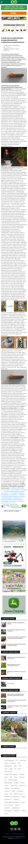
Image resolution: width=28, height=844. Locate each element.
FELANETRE (17, 838)
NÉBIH (20, 766)
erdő (15, 768)
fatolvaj (6, 794)
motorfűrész (7, 791)
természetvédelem (15, 788)
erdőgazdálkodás (8, 766)
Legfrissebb (8, 6)
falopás (6, 777)
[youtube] (19, 829)
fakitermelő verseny (18, 794)
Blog (12, 8)
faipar (11, 794)
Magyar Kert (18, 510)
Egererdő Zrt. (7, 808)
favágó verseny (14, 785)
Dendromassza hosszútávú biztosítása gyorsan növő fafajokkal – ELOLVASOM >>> (14, 489)
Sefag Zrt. (6, 785)
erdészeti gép (23, 760)
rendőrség (6, 788)
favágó (10, 768)
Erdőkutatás (11, 48)
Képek (21, 6)
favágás (23, 796)
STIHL (16, 760)
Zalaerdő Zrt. (16, 799)
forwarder (23, 802)
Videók (13, 6)
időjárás (13, 791)
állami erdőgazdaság (9, 760)
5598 (8, 50)
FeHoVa (6, 813)
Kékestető (10, 511)
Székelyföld (21, 774)
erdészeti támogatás (12, 780)
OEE (5, 780)
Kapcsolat (21, 8)
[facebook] (11, 829)
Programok (7, 8)
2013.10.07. (8, 47)
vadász (15, 766)
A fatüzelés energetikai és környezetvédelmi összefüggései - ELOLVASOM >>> (12, 499)
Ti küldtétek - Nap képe (9, 712)
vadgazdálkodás (15, 808)
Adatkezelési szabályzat (18, 834)
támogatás (16, 782)
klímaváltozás (20, 791)
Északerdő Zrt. (22, 785)
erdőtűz (15, 777)
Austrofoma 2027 (10, 683)
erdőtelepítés (17, 810)
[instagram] (15, 829)
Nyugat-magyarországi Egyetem (11, 802)
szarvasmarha (11, 510)
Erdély (19, 763)
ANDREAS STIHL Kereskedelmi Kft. (12, 796)
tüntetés (6, 511)
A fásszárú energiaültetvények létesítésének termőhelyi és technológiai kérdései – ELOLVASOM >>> (13, 496)
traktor (19, 768)
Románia (17, 805)
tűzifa (11, 777)
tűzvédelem (16, 511)
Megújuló (17, 48)
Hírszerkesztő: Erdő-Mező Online (11, 45)
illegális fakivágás (8, 782)
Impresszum (7, 834)
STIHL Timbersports (8, 805)
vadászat (6, 763)
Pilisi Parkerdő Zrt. (8, 771)
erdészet (22, 782)
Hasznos (16, 8)
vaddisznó (23, 810)
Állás (17, 6)
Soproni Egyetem (8, 810)
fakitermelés (13, 763)
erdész (5, 768)
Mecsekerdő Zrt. (8, 799)
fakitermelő (21, 777)
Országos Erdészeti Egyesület (10, 774)
